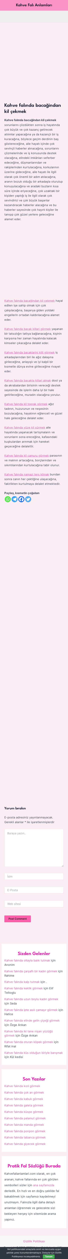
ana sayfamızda (43, 1185)
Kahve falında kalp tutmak (22, 982)
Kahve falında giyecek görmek (25, 1144)
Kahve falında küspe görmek (23, 1112)
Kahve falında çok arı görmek (24, 1092)
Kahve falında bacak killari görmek (27, 329)
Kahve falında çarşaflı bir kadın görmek (30, 971)
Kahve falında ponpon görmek (24, 1131)
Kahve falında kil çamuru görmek (26, 455)
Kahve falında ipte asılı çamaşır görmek (31, 1010)
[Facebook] (21, 499)
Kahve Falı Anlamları (34, 5)
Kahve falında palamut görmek (25, 1118)
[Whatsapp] (8, 499)
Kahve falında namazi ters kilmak (26, 474)
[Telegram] (15, 499)
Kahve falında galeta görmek (23, 1105)
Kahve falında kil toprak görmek (25, 404)
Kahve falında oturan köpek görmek (28, 1042)
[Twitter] (28, 499)
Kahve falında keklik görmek (23, 988)
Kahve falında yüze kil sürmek (24, 427)
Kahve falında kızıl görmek (22, 1086)
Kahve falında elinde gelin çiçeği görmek (32, 1020)
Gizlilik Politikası (34, 1241)
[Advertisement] (34, 58)
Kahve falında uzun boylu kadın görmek (31, 999)
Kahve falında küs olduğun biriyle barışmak (33, 1052)
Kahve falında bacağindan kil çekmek (29, 300)
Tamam (48, 1256)
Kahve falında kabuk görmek (23, 1099)
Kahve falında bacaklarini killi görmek (29, 352)
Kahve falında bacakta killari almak (27, 380)
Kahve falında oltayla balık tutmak (27, 960)
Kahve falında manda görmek (24, 1124)
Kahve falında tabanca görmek (25, 1137)
